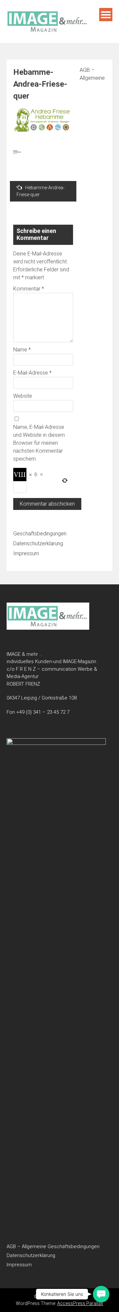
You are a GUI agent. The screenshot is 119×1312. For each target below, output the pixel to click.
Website (22, 396)
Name (22, 349)
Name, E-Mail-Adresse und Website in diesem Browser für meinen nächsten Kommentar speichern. (39, 443)
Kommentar (28, 289)
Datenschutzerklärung (38, 543)
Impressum (26, 553)
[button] (101, 1294)
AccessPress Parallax (80, 1303)
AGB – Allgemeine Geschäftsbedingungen (53, 1246)
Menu (105, 14)
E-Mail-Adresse (32, 373)
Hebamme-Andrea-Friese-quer (40, 191)
